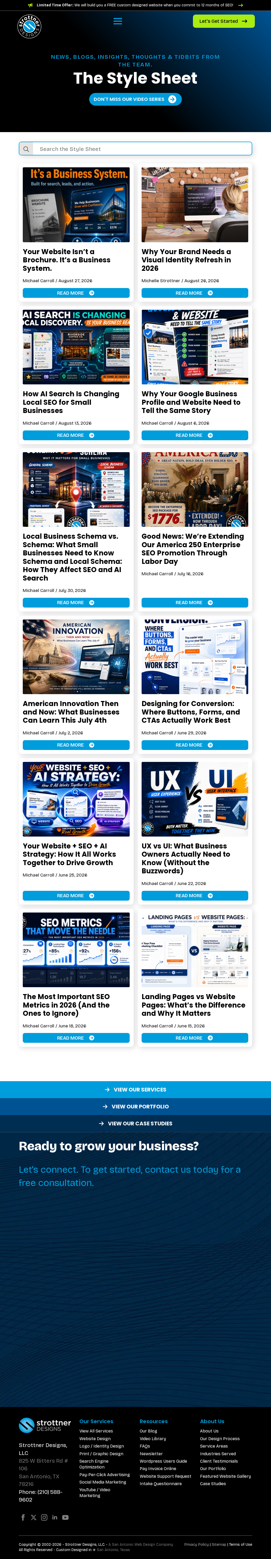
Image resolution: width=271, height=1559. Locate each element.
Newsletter (151, 1453)
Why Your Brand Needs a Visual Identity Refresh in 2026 (186, 260)
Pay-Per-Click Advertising (104, 1474)
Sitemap (219, 1544)
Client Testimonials (219, 1461)
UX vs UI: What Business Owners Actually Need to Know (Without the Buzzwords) (186, 858)
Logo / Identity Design (101, 1446)
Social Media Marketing (102, 1482)
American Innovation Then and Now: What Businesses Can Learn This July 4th (71, 712)
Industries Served (218, 1453)
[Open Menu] (118, 21)
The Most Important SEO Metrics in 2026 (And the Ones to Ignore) (66, 1005)
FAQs (145, 1446)
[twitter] (33, 1517)
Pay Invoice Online (158, 1468)
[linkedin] (55, 1517)
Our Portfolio (213, 1468)
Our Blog (148, 1431)
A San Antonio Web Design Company (141, 1544)
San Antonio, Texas (113, 1550)
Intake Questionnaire (161, 1483)
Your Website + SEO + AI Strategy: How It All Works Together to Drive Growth (69, 854)
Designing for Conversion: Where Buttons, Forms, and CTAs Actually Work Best (191, 712)
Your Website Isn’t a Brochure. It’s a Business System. (67, 260)
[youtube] (65, 1517)
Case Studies (213, 1483)
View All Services (96, 1431)
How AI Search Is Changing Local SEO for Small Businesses (71, 402)
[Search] (26, 149)
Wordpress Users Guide (163, 1461)
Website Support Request (165, 1476)
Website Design (95, 1438)
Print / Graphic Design (101, 1453)
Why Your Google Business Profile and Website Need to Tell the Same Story (191, 402)
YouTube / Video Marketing (94, 1492)
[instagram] (44, 1517)
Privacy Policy (196, 1544)
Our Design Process (220, 1438)
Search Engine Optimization (94, 1464)
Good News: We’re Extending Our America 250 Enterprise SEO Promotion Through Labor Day (193, 548)
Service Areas (214, 1446)
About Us (209, 1431)
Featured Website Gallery (225, 1476)
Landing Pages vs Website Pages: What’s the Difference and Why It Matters (193, 1005)
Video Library (153, 1438)
